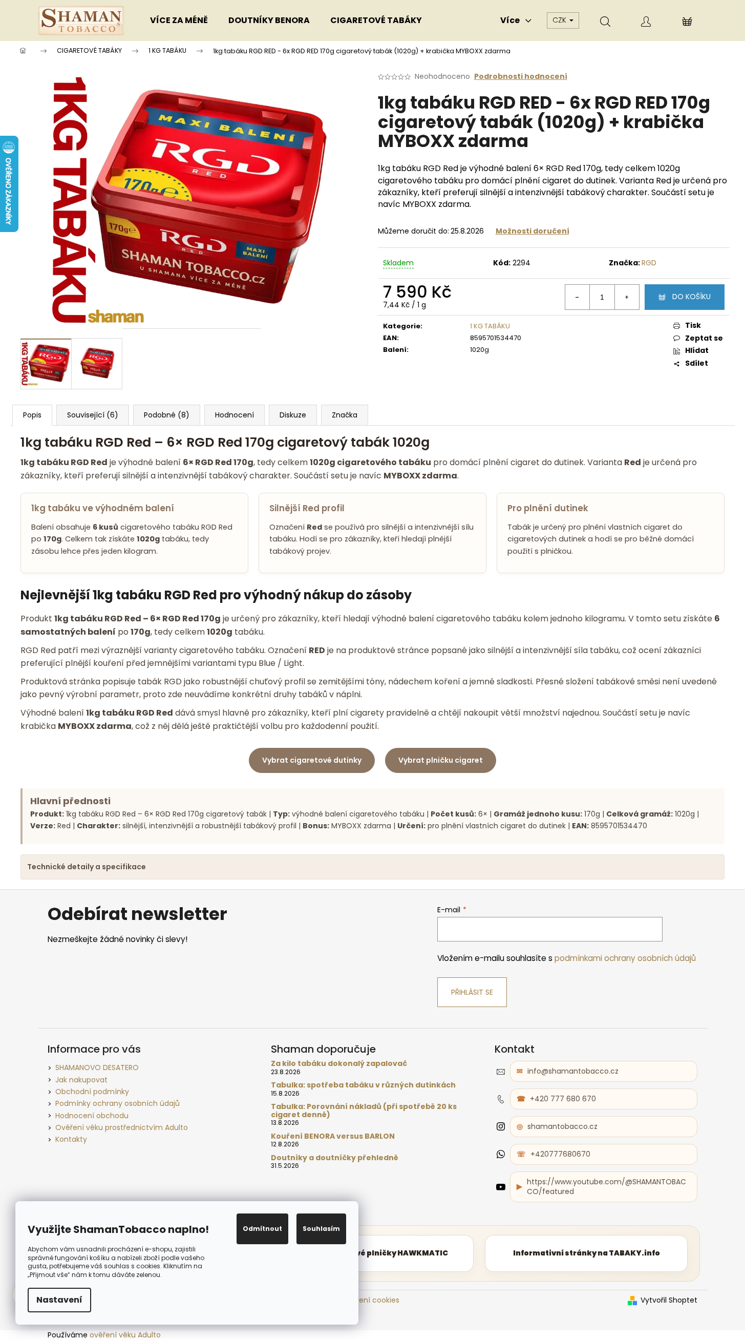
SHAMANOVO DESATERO (97, 1067)
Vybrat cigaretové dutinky (311, 760)
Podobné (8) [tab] (166, 415)
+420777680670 (560, 1154)
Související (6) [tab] (92, 415)
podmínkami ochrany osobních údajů (625, 958)
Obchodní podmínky (92, 1091)
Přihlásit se (472, 992)
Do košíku (691, 296)
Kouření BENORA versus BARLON (333, 1136)
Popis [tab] (32, 415)
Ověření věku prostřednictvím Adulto (121, 1127)
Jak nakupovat (81, 1080)
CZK (560, 20)
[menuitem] (179, 20)
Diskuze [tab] (293, 415)
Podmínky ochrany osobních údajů (117, 1103)
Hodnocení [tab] (234, 415)
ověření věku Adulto (125, 1335)
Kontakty (71, 1139)
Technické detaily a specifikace (86, 867)
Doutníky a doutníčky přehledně (334, 1158)
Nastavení (59, 1300)
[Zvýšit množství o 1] (626, 297)
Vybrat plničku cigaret (440, 760)
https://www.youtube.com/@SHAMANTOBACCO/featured (606, 1187)
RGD (649, 263)
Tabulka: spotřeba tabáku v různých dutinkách (363, 1085)
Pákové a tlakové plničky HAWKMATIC (372, 1253)
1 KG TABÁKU (490, 326)
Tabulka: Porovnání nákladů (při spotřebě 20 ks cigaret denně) (364, 1111)
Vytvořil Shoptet (669, 1300)
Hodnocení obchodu (92, 1116)
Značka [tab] (344, 415)
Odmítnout (262, 1228)
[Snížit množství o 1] (577, 297)
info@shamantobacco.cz (573, 1071)
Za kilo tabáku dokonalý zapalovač (339, 1063)
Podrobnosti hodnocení (520, 76)
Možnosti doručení (532, 231)
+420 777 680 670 (563, 1099)
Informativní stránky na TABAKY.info (586, 1253)
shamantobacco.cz (562, 1126)
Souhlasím (321, 1228)
